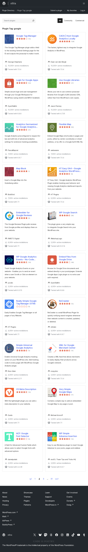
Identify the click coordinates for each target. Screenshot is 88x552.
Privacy (5, 505)
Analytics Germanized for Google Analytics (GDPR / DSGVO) (26, 125)
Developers (50, 501)
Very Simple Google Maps (65, 390)
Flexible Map (65, 124)
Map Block (21, 168)
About (4, 492)
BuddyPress (8, 524)
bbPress (7, 520)
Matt (5, 516)
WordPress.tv (52, 505)
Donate (71, 501)
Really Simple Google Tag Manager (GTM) (26, 302)
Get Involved (72, 492)
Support (48, 497)
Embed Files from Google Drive (67, 258)
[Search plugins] (33, 20)
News (4, 497)
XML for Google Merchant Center (67, 346)
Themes (27, 497)
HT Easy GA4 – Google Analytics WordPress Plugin (70, 170)
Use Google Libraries (69, 80)
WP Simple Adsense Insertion (68, 434)
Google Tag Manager (26, 36)
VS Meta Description (26, 389)
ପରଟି (57, 479)
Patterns (27, 505)
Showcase (28, 492)
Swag (70, 505)
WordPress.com (10, 512)
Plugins (27, 501)
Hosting (5, 501)
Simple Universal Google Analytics (24, 346)
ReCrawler (64, 301)
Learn (47, 492)
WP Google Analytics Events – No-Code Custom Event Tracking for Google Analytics (27, 258)
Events (69, 497)
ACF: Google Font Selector (22, 434)
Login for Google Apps (27, 80)
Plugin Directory (8, 10)
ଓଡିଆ (10, 535)
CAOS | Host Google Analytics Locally (69, 37)
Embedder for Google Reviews (24, 213)
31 (52, 479)
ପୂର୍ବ (30, 479)
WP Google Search (68, 212)
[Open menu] (84, 3)
